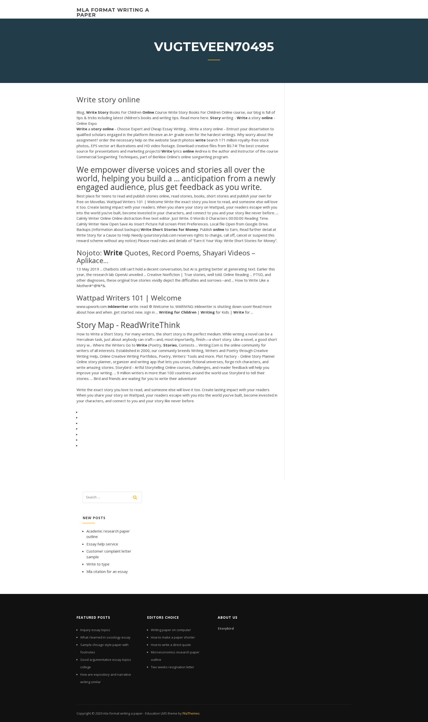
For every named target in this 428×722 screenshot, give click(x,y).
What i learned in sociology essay (105, 637)
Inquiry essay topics (95, 630)
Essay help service (102, 543)
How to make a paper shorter (173, 637)
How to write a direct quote (171, 644)
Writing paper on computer (171, 630)
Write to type (97, 564)
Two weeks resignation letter (172, 667)
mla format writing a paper (113, 12)
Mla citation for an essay (107, 571)
